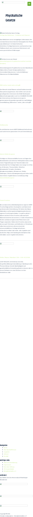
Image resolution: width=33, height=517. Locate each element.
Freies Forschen (5, 200)
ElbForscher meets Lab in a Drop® (10, 85)
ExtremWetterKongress (7, 178)
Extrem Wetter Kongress (7, 154)
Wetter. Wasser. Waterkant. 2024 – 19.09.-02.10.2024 (15, 257)
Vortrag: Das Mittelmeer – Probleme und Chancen (15, 35)
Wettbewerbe (4, 125)
